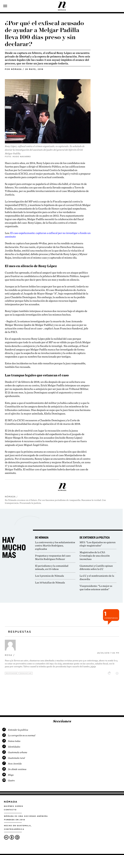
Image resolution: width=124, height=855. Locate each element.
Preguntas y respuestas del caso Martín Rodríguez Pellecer (53, 557)
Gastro (11, 780)
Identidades (14, 746)
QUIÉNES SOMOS (13, 806)
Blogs (11, 774)
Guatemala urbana (17, 752)
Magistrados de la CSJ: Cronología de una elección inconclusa (95, 556)
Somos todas (14, 741)
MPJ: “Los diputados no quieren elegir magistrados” (97, 544)
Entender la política (18, 729)
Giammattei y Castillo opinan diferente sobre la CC (96, 567)
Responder (11, 673)
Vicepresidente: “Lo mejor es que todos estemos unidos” (96, 587)
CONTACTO (10, 810)
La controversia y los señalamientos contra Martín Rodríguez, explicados (55, 546)
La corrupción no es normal (21, 735)
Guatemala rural (16, 758)
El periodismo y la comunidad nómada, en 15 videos (51, 567)
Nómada (16, 69)
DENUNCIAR (26, 673)
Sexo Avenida (15, 763)
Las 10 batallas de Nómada (50, 582)
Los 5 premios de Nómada (49, 575)
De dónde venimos (17, 769)
